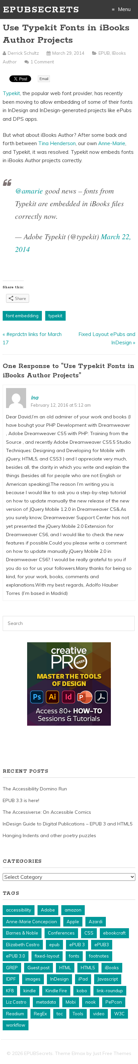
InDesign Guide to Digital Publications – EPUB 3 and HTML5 (67, 824)
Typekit (11, 93)
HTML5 (88, 967)
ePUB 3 (77, 944)
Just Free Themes (112, 1053)
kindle (29, 990)
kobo (82, 990)
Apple (73, 921)
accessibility (18, 910)
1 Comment (42, 61)
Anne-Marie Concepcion (31, 921)
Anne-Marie (111, 143)
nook (90, 1002)
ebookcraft (114, 933)
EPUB (104, 53)
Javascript (107, 979)
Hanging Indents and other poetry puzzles (49, 835)
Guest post (38, 967)
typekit (55, 315)
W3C (119, 1013)
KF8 (10, 990)
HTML (65, 967)
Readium (15, 1013)
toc (60, 1013)
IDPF (11, 979)
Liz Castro (16, 1002)
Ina (34, 397)
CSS (88, 933)
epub (54, 944)
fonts (74, 956)
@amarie (29, 191)
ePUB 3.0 (15, 956)
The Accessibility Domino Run (35, 789)
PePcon (114, 1002)
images (33, 979)
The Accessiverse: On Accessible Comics (47, 812)
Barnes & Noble (22, 933)
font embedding (22, 315)
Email (44, 79)
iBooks (112, 967)
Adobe (48, 910)
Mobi (71, 1002)
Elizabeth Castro (23, 944)
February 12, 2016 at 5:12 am (61, 405)
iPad (83, 979)
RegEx (40, 1013)
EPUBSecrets (41, 10)
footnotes (99, 956)
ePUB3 (101, 944)
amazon (73, 910)
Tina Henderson (57, 143)
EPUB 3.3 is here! (21, 800)
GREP (12, 967)
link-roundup (110, 990)
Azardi (95, 921)
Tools (78, 1013)
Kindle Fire (56, 990)
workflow (15, 1025)
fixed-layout (47, 956)
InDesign (59, 979)
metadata (46, 1002)
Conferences (61, 933)
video (99, 1013)
